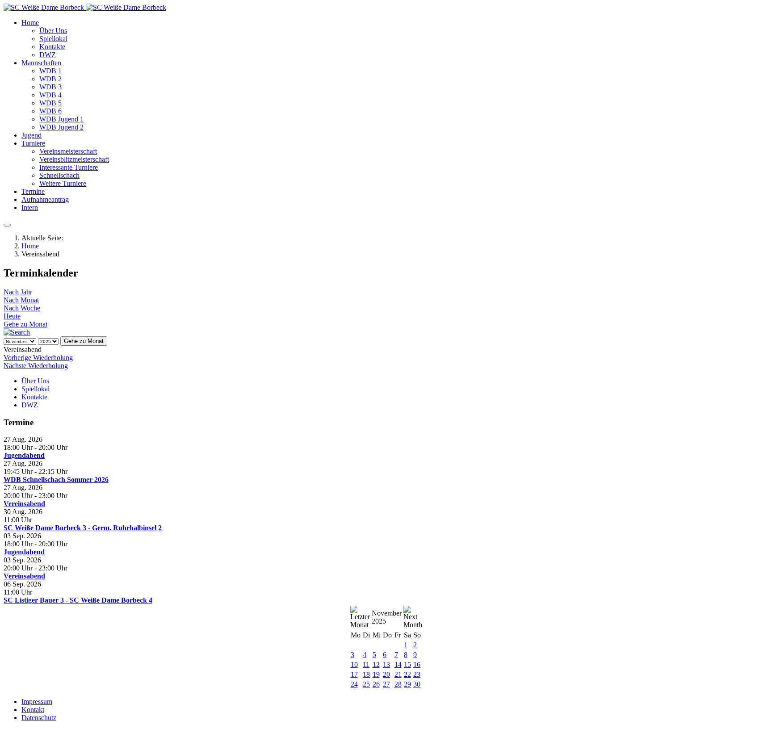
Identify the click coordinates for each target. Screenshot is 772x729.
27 (386, 684)
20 (386, 674)
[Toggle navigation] (7, 225)
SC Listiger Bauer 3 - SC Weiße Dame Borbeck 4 (78, 600)
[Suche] (17, 332)
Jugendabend (24, 455)
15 (407, 664)
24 (354, 684)
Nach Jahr (18, 292)
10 (354, 664)
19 (376, 674)
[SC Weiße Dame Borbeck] (85, 7)
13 (386, 664)
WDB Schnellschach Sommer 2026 (56, 479)
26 (376, 684)
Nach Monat (21, 300)
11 (366, 664)
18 (366, 674)
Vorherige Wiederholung (38, 357)
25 (366, 684)
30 (416, 684)
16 (416, 664)
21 (398, 674)
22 (407, 674)
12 (376, 664)
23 (416, 674)
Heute (12, 316)
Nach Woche (22, 308)
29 (407, 684)
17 (354, 674)
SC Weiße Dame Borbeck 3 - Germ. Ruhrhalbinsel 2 (83, 528)
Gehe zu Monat (25, 324)
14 (398, 664)
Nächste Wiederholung (36, 365)
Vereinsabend (24, 503)
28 (398, 684)
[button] (30, 22)
